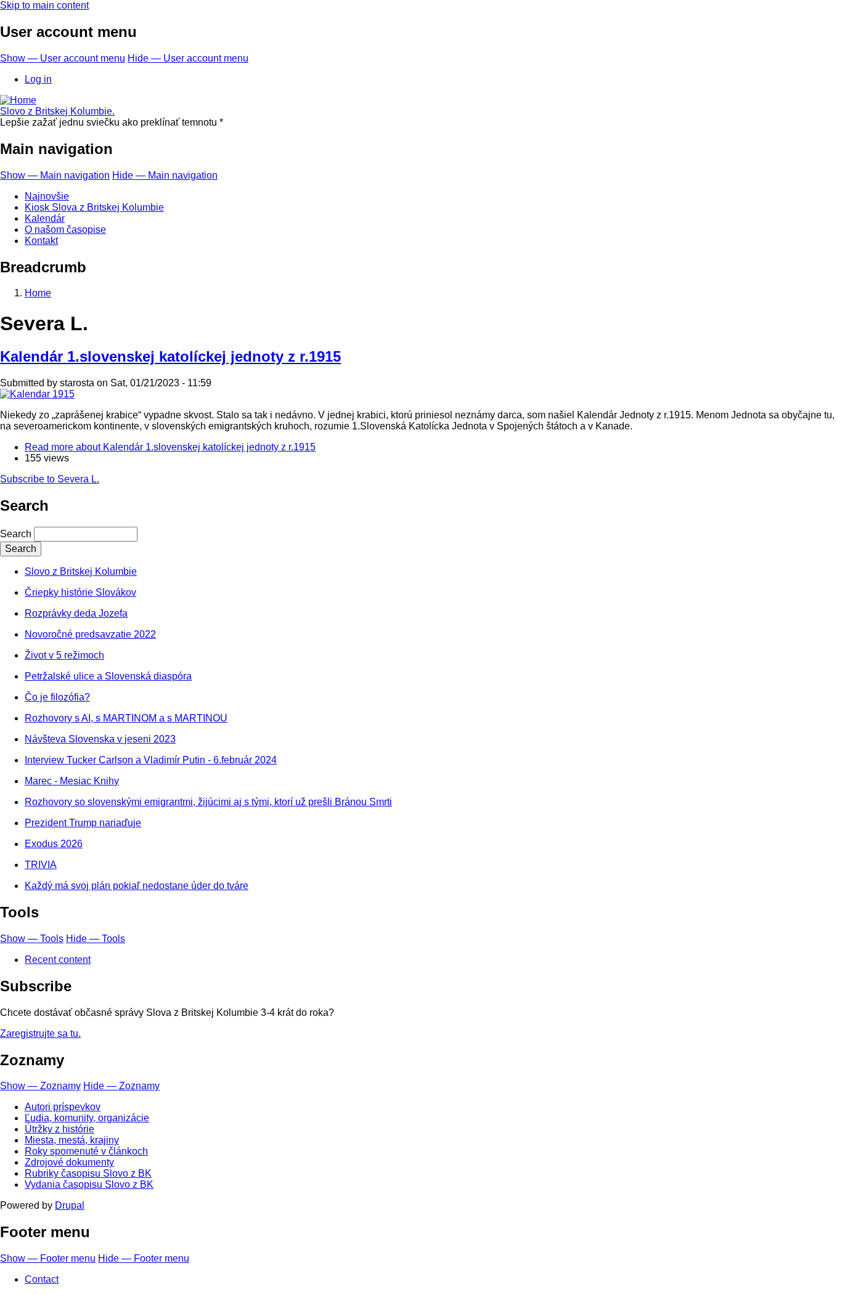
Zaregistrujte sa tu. (40, 1033)
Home (38, 293)
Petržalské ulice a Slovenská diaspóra (108, 676)
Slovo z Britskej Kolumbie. (57, 111)
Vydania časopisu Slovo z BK (89, 1184)
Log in (38, 79)
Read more (170, 447)
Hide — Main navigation (165, 175)
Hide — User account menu (188, 58)
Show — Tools (31, 938)
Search (15, 534)
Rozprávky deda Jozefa (76, 613)
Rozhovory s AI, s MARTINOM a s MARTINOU (126, 718)
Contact (42, 1279)
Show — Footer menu (48, 1258)
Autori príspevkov (62, 1107)
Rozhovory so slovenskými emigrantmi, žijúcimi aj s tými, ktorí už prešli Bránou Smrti (208, 802)
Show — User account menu (62, 58)
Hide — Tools (95, 938)
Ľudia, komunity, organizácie (87, 1118)
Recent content (58, 959)
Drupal (69, 1205)
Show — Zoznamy (40, 1086)
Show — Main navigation (55, 175)
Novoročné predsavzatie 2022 (90, 634)
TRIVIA (41, 864)
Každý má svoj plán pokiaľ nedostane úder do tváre (136, 885)
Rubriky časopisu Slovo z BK (88, 1173)
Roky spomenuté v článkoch (86, 1151)
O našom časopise (65, 229)
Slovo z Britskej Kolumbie (81, 571)
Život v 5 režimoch (64, 655)
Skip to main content (44, 5)
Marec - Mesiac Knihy (72, 781)
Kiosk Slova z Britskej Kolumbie (94, 207)
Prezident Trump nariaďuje (83, 823)
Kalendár (45, 218)
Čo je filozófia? (57, 697)
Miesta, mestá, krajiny (72, 1140)
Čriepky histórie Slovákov (80, 592)
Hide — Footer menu (143, 1258)
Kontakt (41, 240)
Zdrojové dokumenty (69, 1162)
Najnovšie (47, 196)
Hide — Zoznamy (121, 1086)
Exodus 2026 (54, 843)
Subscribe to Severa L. (49, 479)
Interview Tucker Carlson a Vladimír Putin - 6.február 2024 (151, 760)
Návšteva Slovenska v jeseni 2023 (100, 739)
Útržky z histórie (59, 1129)
